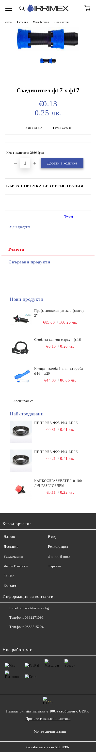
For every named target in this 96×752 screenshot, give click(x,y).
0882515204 (34, 627)
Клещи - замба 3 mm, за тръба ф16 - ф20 (58, 371)
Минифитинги (41, 22)
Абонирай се (23, 401)
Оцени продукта (19, 227)
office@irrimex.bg (34, 608)
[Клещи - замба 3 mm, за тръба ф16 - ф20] (21, 377)
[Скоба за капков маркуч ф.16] (21, 348)
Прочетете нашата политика (48, 719)
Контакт (10, 586)
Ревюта (16, 249)
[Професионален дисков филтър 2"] (21, 319)
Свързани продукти (29, 262)
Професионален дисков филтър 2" (59, 313)
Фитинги (22, 22)
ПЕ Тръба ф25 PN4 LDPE (56, 423)
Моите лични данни (50, 731)
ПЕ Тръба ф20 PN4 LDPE (56, 452)
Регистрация (58, 546)
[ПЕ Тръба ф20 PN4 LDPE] (21, 461)
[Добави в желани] (83, 150)
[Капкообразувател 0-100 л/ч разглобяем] (21, 490)
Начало (7, 22)
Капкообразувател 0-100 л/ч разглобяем (58, 483)
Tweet (68, 217)
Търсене (54, 566)
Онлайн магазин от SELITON (48, 747)
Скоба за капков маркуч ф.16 (57, 340)
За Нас (9, 576)
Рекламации (13, 556)
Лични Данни (59, 556)
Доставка (11, 546)
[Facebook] (9, 637)
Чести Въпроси (16, 566)
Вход (52, 537)
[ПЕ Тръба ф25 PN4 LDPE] (21, 432)
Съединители (61, 22)
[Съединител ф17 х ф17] (48, 50)
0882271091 (34, 617)
